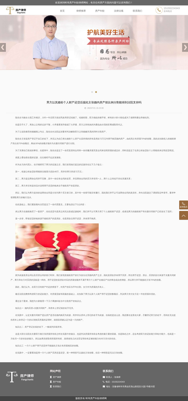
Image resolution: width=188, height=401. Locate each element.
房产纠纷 (100, 11)
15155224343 (172, 8)
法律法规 (118, 11)
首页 (62, 11)
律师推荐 (81, 11)
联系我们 (137, 11)
